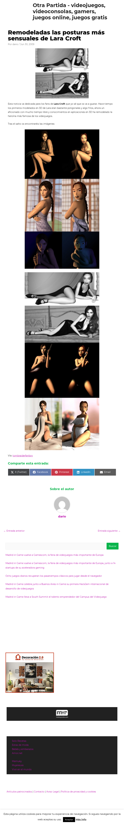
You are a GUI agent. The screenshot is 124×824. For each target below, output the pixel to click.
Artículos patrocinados (19, 791)
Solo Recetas (19, 741)
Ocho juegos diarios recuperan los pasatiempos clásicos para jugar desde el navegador (53, 576)
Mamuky (17, 761)
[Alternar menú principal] (117, 11)
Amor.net (17, 753)
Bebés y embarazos (22, 749)
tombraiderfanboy (23, 455)
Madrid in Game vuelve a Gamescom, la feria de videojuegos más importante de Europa (54, 555)
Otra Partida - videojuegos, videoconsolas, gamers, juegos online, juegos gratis (70, 11)
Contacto (39, 791)
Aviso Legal (52, 791)
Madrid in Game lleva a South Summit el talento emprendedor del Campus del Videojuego (56, 597)
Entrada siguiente (109, 531)
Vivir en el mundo (22, 769)
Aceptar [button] (69, 819)
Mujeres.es (18, 765)
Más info (81, 819)
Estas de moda (20, 745)
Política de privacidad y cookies (78, 791)
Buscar (112, 546)
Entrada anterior (14, 531)
